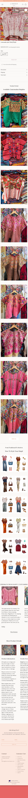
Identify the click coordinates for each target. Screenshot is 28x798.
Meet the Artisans (21, 760)
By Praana (14, 783)
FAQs (18, 761)
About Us (19, 756)
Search (19, 772)
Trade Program (20, 763)
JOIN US (14, 744)
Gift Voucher (20, 764)
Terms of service (21, 769)
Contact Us (20, 758)
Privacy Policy (20, 771)
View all (14, 439)
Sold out (14, 59)
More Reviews (14, 632)
